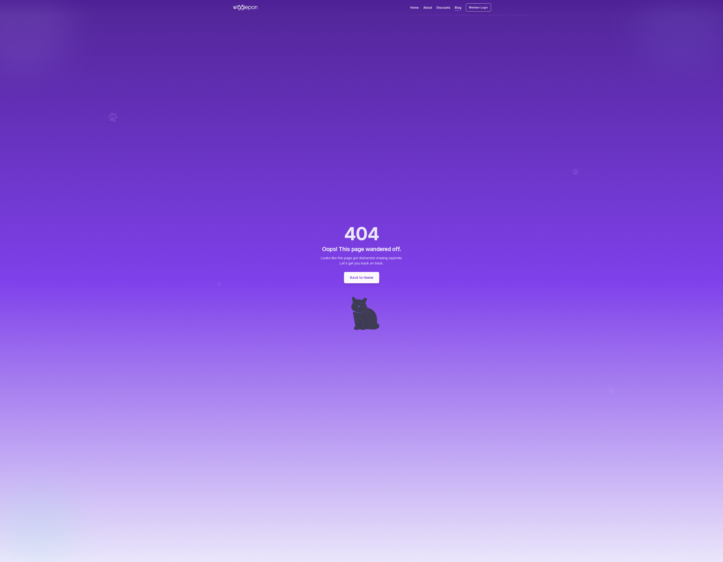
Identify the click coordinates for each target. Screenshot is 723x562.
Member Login (478, 7)
